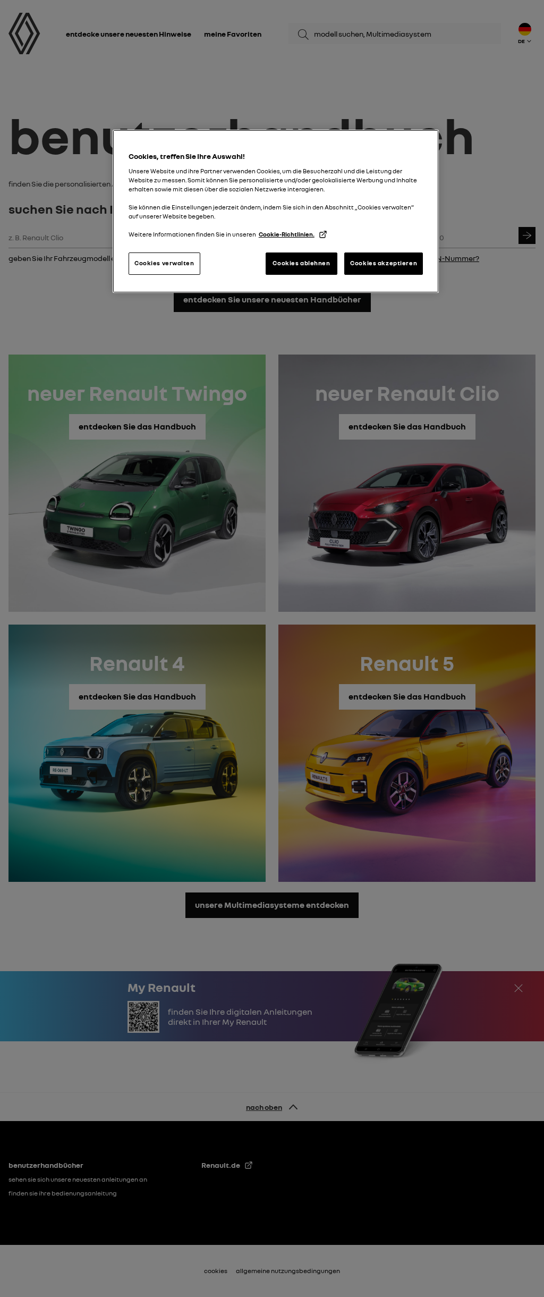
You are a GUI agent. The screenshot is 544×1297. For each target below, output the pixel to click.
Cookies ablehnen (301, 263)
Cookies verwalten (164, 263)
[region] (276, 211)
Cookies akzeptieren (383, 263)
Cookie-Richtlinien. (286, 234)
